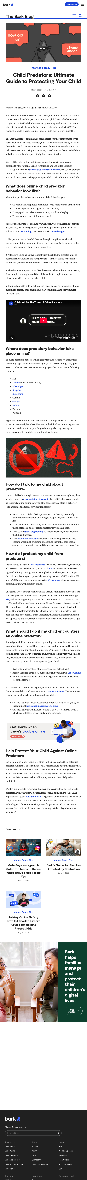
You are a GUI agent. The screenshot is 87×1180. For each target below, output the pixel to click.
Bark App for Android (14, 1164)
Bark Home (10, 1169)
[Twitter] (43, 95)
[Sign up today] (43, 731)
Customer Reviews (40, 1164)
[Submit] (58, 1133)
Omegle (16, 401)
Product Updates (66, 1151)
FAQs (34, 1155)
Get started (72, 4)
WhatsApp (17, 386)
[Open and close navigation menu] (82, 4)
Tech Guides (64, 1160)
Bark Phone (10, 1151)
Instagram (17, 394)
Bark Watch (10, 1146)
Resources (63, 1155)
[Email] (49, 95)
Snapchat (17, 390)
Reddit (15, 405)
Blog (60, 1146)
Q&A (60, 1169)
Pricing (35, 1146)
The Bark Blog (20, 16)
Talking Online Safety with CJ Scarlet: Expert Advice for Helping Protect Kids (23, 922)
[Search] (80, 16)
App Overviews (65, 1164)
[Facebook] (37, 95)
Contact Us (37, 1160)
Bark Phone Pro (11, 1155)
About (34, 1151)
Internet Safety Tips (43, 67)
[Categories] (74, 16)
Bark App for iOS (12, 1160)
